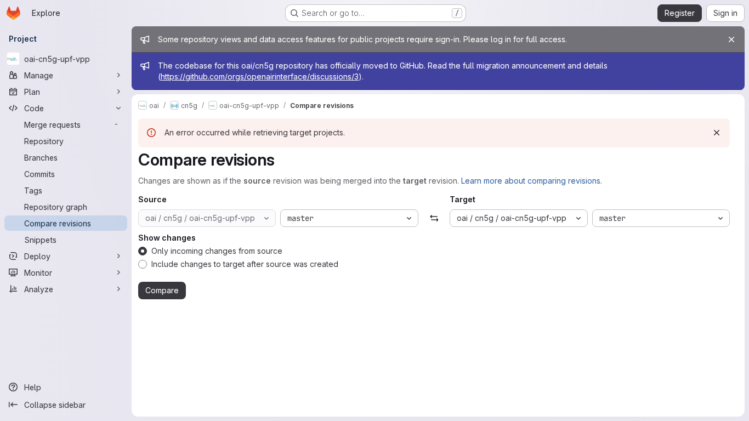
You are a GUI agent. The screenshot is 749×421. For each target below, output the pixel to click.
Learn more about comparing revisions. (531, 180)
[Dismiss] (716, 132)
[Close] (731, 39)
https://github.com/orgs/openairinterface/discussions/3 (260, 76)
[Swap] (434, 218)
